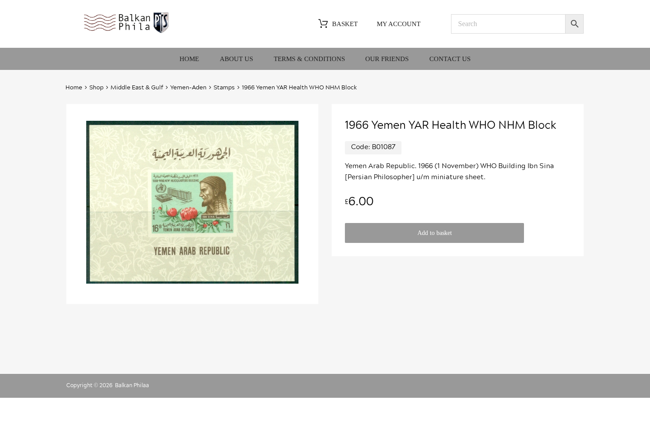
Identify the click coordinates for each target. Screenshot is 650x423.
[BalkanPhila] (126, 32)
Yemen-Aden (188, 88)
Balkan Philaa (132, 385)
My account (399, 23)
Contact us (449, 58)
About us (236, 58)
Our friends (387, 58)
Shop (96, 88)
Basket (345, 23)
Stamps (224, 88)
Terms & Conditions (309, 58)
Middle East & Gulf (137, 88)
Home (189, 58)
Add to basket (434, 233)
